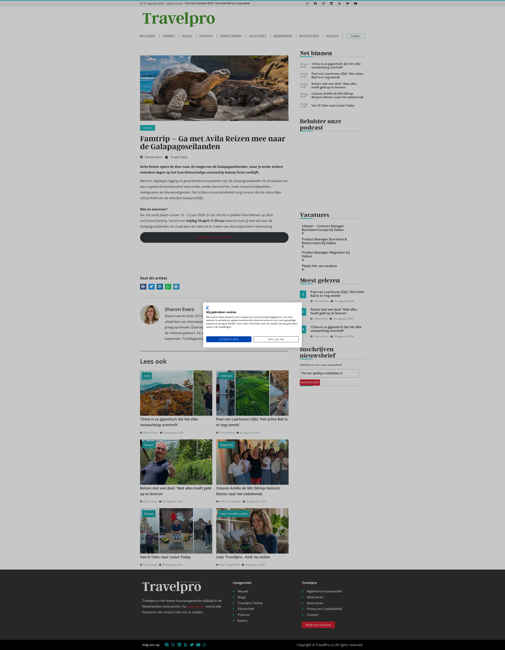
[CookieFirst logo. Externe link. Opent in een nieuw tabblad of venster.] (207, 308)
